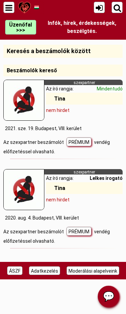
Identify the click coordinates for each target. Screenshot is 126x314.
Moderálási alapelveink (93, 271)
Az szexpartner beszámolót (34, 142)
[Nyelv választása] (36, 7)
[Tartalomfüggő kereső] (117, 7)
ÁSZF (14, 271)
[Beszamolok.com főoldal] (24, 7)
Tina (59, 98)
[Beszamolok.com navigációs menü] (8, 7)
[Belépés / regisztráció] (99, 7)
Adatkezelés (44, 271)
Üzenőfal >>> (20, 27)
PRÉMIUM (79, 142)
